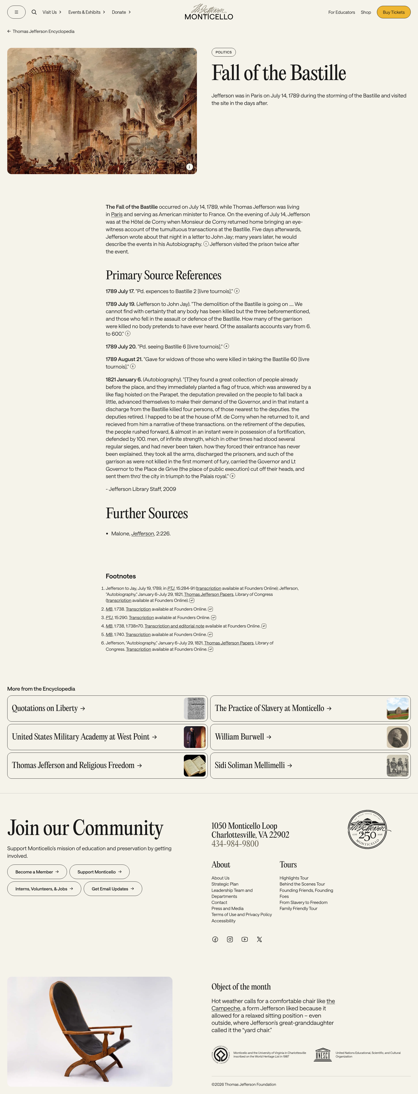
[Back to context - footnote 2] (210, 609)
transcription (209, 588)
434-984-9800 (235, 845)
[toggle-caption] (189, 166)
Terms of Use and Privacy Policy (242, 914)
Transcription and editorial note (174, 625)
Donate (119, 12)
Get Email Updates (110, 888)
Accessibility (224, 920)
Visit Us (50, 12)
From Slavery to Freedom (304, 902)
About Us (221, 877)
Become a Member (34, 871)
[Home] (209, 12)
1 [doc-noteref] (206, 243)
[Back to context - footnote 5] (210, 634)
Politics (224, 52)
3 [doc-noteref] (127, 333)
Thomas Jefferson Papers (208, 594)
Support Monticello (97, 871)
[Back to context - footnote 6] (210, 649)
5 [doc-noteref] (133, 366)
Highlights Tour (294, 877)
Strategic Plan (225, 884)
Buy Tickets (394, 12)
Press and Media (228, 908)
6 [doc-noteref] (232, 475)
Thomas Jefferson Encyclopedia (43, 31)
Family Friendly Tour (298, 908)
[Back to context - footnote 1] (191, 600)
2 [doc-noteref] (237, 290)
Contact (219, 902)
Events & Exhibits (84, 12)
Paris (117, 214)
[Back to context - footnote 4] (263, 626)
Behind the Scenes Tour (302, 884)
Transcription (138, 609)
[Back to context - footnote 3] (213, 617)
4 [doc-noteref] (226, 346)
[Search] (34, 12)
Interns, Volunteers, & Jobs (41, 888)
